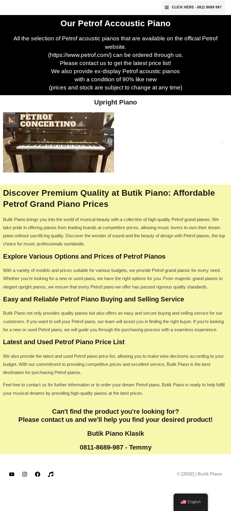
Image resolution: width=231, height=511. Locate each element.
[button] (9, 142)
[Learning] (50, 474)
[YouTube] (11, 474)
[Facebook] (37, 474)
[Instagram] (24, 474)
